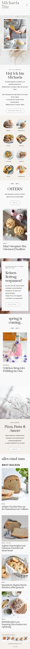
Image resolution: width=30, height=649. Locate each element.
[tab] (11, 465)
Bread (3, 504)
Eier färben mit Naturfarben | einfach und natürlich (11, 251)
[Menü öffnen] (26, 5)
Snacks (8, 543)
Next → (18, 183)
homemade (6, 243)
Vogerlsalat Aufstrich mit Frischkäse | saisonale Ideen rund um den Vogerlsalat (15, 372)
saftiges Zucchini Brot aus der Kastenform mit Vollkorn (15, 507)
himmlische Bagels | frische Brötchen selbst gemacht (14, 586)
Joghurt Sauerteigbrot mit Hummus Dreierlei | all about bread (14, 548)
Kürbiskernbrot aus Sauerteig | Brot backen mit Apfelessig (14, 624)
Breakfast (6, 365)
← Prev (12, 183)
